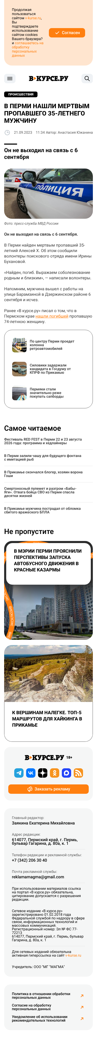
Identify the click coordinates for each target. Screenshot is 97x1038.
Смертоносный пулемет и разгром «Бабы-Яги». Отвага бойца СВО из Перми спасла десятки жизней (40, 492)
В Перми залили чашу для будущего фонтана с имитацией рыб (42, 457)
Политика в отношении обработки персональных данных (41, 996)
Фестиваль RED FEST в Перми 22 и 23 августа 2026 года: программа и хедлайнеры (43, 441)
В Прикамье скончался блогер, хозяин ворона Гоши (43, 474)
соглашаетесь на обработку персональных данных (27, 49)
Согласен (71, 32)
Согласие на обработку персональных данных (31, 1007)
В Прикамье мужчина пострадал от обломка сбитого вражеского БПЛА (42, 510)
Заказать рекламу (52, 788)
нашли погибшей (51, 316)
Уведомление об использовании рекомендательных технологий (39, 1018)
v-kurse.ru (33, 18)
